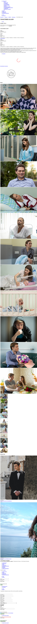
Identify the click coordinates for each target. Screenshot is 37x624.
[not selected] (2, 604)
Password (2, 599)
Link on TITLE (2, 38)
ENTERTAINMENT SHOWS (8, 7)
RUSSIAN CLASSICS (7, 9)
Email (1, 597)
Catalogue (6, 17)
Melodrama (13, 17)
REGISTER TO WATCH (4, 66)
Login (3, 576)
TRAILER (3, 53)
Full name (2, 594)
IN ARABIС (6, 3)
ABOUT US (4, 11)
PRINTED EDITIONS (5, 13)
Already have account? (5, 615)
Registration (4, 587)
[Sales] (2, 606)
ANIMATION (6, 8)
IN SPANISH (6, 2)
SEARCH (3, 567)
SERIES (9, 17)
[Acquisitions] (2, 605)
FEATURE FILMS (7, 5)
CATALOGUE (4, 562)
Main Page (1, 17)
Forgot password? (4, 586)
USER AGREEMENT (5, 568)
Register (3, 577)
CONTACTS (4, 12)
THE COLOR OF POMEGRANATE (5, 558)
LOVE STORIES (6, 4)
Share (3, 21)
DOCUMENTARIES (7, 6)
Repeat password (3, 608)
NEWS (3, 10)
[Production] (2, 607)
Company (2, 601)
